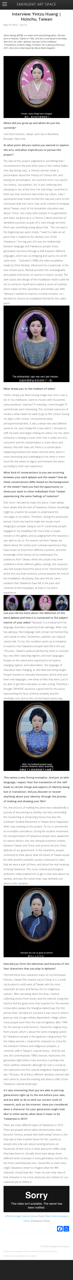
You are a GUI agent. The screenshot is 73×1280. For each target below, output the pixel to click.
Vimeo (26, 1220)
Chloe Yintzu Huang (54, 1216)
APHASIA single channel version (21, 1216)
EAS (25, 24)
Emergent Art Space (36, 4)
